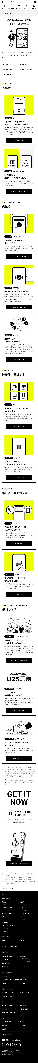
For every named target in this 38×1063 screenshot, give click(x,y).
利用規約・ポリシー (7, 1034)
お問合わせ (23, 1005)
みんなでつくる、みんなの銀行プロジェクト (15, 980)
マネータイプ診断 (7, 996)
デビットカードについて (19, 256)
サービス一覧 (6, 898)
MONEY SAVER (24, 992)
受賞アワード (6, 976)
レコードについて (19, 478)
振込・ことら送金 (8, 907)
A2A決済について (19, 359)
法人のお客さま (6, 1022)
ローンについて (19, 543)
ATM (5, 904)
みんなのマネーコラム (8, 992)
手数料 (22, 940)
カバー (24, 919)
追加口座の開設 (26, 961)
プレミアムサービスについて (19, 661)
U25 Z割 (6, 928)
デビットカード (26, 904)
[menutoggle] (35, 2)
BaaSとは (23, 1022)
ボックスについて (19, 427)
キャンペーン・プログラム (9, 946)
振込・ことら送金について (19, 191)
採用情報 (4, 1029)
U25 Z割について (19, 711)
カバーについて (19, 594)
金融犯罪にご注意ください (9, 1012)
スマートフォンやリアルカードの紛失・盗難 (15, 1009)
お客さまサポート (7, 1005)
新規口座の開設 (26, 959)
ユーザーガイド (6, 960)
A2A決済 (24, 910)
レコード (6, 919)
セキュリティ (6, 963)
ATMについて (19, 140)
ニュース (22, 1025)
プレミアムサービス (9, 925)
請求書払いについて (19, 307)
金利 (3, 940)
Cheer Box (5, 983)
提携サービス (7, 931)
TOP (3, 888)
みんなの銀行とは (7, 956)
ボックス (6, 916)
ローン (23, 916)
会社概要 (4, 1025)
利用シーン (5, 967)
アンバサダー (24, 983)
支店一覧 (22, 967)
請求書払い (25, 907)
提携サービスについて (19, 759)
